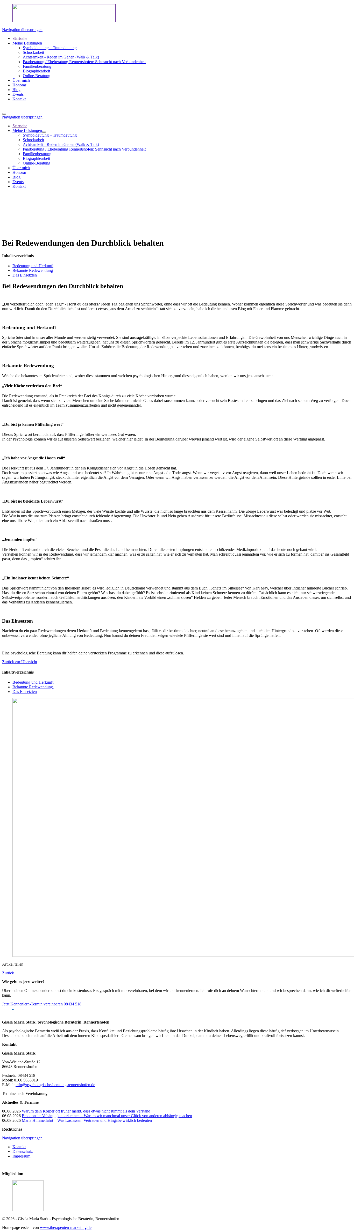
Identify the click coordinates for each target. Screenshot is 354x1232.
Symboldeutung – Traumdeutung (50, 48)
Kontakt (19, 99)
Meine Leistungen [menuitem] (27, 130)
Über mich (21, 80)
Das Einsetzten (24, 275)
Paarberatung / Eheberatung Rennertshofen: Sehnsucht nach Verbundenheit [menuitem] (84, 149)
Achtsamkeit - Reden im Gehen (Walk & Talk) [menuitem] (61, 144)
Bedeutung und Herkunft (32, 266)
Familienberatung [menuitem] (37, 154)
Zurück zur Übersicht (19, 662)
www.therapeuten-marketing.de (65, 1227)
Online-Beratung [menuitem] (36, 163)
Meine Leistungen (27, 43)
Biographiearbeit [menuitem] (36, 158)
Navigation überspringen (22, 29)
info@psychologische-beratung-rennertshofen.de (55, 1084)
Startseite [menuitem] (19, 126)
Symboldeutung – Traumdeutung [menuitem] (50, 135)
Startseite (19, 38)
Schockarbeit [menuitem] (33, 140)
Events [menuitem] (18, 182)
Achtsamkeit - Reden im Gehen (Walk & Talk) (61, 57)
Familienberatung (37, 66)
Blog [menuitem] (16, 177)
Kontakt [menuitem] (19, 186)
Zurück (8, 973)
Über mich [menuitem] (21, 168)
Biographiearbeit (36, 71)
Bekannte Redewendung (33, 270)
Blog (16, 89)
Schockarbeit (33, 52)
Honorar (19, 85)
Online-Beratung (36, 75)
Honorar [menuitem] (19, 172)
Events (18, 94)
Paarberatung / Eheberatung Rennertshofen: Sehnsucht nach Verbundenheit (84, 61)
